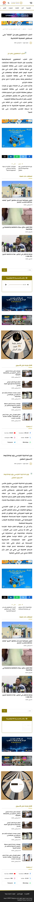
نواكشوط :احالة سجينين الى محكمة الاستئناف (25, 608)
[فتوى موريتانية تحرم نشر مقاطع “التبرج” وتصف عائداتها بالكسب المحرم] (17, 189)
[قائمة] (31, 3)
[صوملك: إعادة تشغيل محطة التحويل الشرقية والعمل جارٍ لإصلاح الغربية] (27, 406)
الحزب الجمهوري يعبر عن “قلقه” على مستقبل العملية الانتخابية (9, 609)
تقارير (4, 8)
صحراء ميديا (25, 43)
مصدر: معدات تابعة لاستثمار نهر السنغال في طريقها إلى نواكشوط (11, 395)
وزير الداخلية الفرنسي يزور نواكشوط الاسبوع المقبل (25, 168)
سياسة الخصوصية (21, 900)
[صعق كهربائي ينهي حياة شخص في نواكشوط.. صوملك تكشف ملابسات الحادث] (27, 417)
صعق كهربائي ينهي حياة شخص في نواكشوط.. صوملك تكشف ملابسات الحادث (11, 416)
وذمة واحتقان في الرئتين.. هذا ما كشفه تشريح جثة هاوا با (17, 255)
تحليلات (11, 8)
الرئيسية (28, 8)
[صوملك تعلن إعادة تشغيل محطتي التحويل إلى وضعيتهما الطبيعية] (27, 373)
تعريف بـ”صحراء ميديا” (10, 894)
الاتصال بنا (27, 894)
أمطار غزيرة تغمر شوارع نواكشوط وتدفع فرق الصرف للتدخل (12, 384)
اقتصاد (17, 8)
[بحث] (8, 3)
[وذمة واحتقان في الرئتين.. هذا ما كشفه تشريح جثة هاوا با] (17, 243)
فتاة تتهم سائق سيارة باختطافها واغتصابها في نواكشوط (17, 228)
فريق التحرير (20, 894)
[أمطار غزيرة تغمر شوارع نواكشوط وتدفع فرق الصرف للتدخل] (27, 384)
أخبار (22, 8)
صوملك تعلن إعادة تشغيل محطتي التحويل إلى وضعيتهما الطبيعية (11, 373)
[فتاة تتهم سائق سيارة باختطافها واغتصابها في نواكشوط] (17, 216)
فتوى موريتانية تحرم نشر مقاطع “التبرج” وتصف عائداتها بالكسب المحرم (17, 201)
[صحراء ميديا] (17, 3)
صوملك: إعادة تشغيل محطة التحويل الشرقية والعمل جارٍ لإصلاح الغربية (12, 405)
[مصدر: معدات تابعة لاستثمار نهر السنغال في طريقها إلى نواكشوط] (27, 395)
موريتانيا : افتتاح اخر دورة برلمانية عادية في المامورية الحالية (9, 168)
